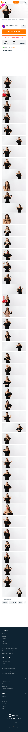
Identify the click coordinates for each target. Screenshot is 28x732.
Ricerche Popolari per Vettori (8, 668)
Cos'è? (14, 47)
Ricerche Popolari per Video (8, 672)
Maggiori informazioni (7, 50)
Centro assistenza (6, 680)
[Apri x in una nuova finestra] (17, 718)
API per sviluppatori (6, 645)
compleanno (13, 602)
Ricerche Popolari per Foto (8, 670)
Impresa (4, 640)
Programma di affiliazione (8, 665)
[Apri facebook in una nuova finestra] (7, 718)
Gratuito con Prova (14, 31)
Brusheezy (4, 633)
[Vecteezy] (2, 2)
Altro (3, 708)
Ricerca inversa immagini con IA (9, 647)
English (4, 696)
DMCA (3, 663)
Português (4, 701)
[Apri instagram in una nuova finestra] (9, 718)
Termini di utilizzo (8, 726)
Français (4, 705)
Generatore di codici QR (7, 652)
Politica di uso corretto (13, 727)
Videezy (4, 638)
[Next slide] (22, 602)
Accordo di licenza (6, 660)
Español (4, 698)
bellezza (5, 602)
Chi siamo (4, 685)
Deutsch (4, 703)
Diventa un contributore (7, 688)
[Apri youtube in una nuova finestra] (20, 718)
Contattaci (4, 683)
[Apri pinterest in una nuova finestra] (13, 718)
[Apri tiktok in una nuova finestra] (15, 718)
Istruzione (4, 643)
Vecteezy (4, 635)
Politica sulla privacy (18, 726)
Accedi (21, 2)
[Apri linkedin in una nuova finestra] (11, 718)
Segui (23, 27)
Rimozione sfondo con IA (7, 650)
